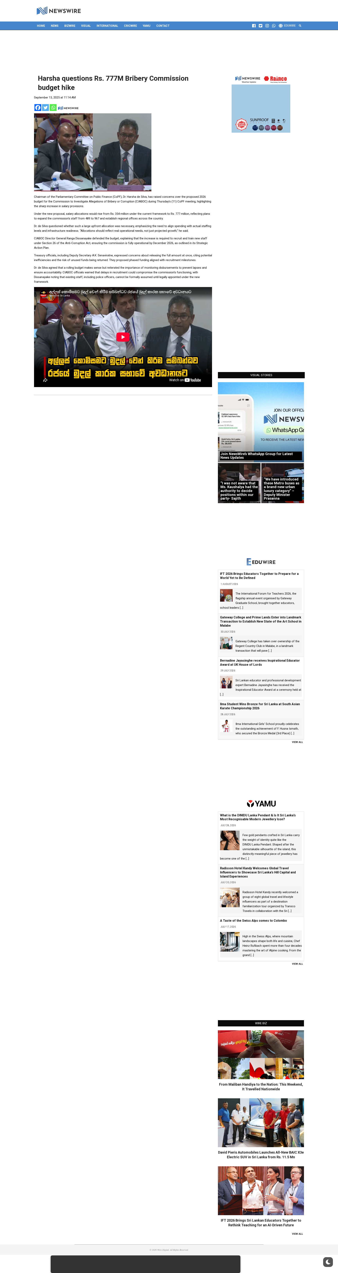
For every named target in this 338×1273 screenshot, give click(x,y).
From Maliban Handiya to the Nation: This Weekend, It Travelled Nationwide (261, 1086)
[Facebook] (37, 107)
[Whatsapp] (53, 107)
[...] (241, 607)
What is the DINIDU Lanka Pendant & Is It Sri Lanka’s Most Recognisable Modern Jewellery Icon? (258, 817)
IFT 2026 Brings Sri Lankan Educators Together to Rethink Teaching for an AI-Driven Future (261, 1222)
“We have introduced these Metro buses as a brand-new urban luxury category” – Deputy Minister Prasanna (281, 488)
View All (297, 742)
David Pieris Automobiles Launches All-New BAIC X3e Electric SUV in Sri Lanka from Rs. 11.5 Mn (261, 1154)
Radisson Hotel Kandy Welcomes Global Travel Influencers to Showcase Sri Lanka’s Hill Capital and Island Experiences (258, 872)
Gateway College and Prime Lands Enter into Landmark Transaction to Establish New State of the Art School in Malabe (260, 621)
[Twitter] (45, 107)
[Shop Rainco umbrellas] (261, 103)
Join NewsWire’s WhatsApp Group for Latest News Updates (256, 456)
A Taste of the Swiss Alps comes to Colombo (253, 920)
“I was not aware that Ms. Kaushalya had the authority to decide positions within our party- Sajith (239, 491)
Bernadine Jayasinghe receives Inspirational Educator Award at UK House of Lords (260, 662)
